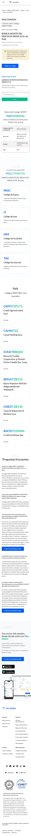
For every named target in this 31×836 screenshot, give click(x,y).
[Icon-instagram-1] (7, 766)
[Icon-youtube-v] (24, 766)
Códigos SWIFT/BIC (13, 10)
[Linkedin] (17, 766)
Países (22, 10)
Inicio (3, 10)
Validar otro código (10, 66)
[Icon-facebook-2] (10, 766)
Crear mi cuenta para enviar (12, 549)
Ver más (6, 320)
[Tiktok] (20, 766)
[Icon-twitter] (14, 766)
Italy (27, 10)
